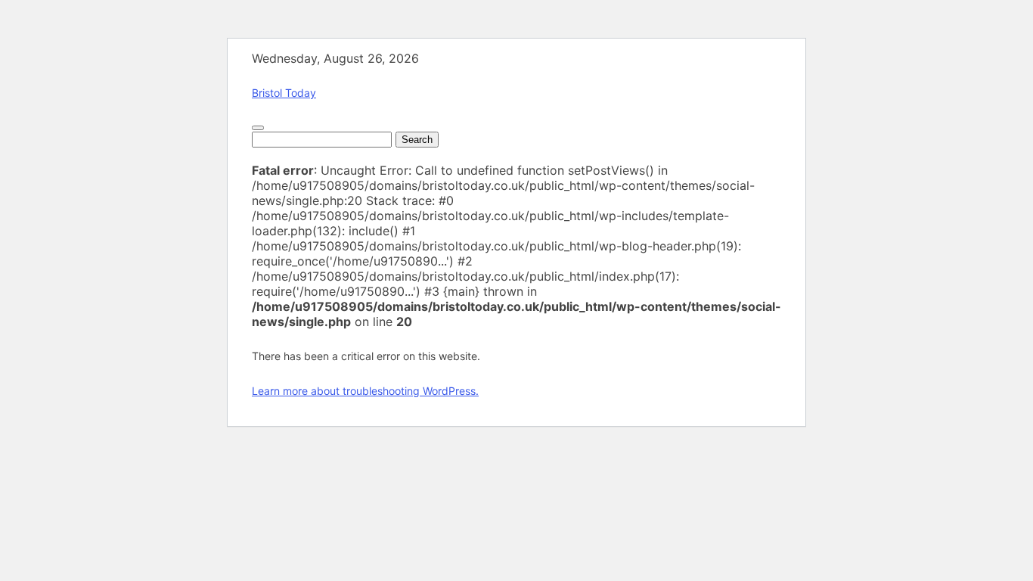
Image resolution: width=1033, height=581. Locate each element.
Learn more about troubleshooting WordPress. (365, 390)
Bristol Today (284, 92)
